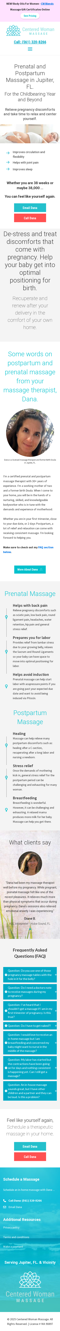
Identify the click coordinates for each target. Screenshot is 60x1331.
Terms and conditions (16, 1237)
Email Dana (15, 1207)
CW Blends (47, 3)
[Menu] (30, 49)
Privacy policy (11, 1227)
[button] (30, 16)
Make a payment (13, 1246)
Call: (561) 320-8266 (30, 42)
